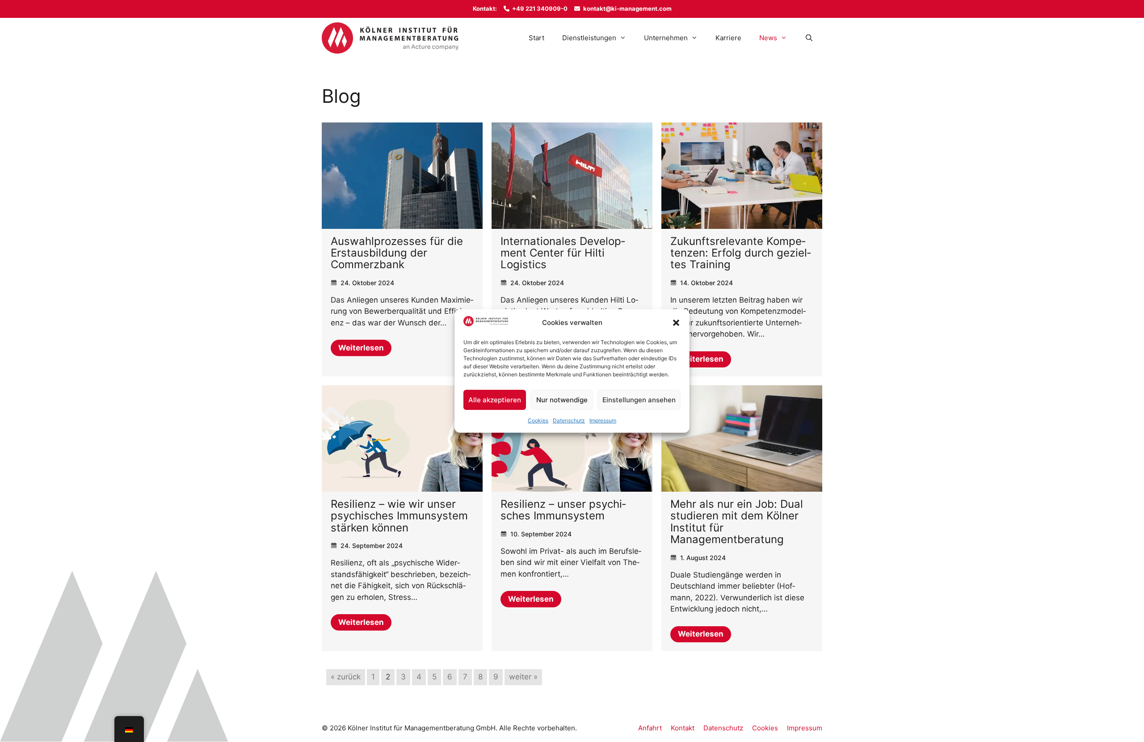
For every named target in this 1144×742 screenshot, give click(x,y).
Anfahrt (650, 728)
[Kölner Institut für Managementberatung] (390, 38)
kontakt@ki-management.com (627, 8)
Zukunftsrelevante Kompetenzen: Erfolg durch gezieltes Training (740, 253)
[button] (676, 322)
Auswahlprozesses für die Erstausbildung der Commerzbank (397, 253)
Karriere (728, 38)
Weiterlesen (361, 347)
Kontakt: (485, 8)
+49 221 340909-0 (540, 8)
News (768, 38)
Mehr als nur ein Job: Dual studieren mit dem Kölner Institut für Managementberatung (736, 521)
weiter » (523, 676)
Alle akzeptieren (494, 400)
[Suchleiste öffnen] (809, 38)
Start (536, 38)
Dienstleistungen (589, 38)
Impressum (602, 420)
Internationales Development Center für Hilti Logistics (562, 253)
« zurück (346, 676)
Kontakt (682, 728)
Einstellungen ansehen (639, 400)
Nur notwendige (562, 400)
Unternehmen (666, 38)
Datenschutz (569, 420)
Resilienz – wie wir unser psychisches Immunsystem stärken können (399, 515)
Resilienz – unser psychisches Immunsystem (563, 509)
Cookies (538, 420)
